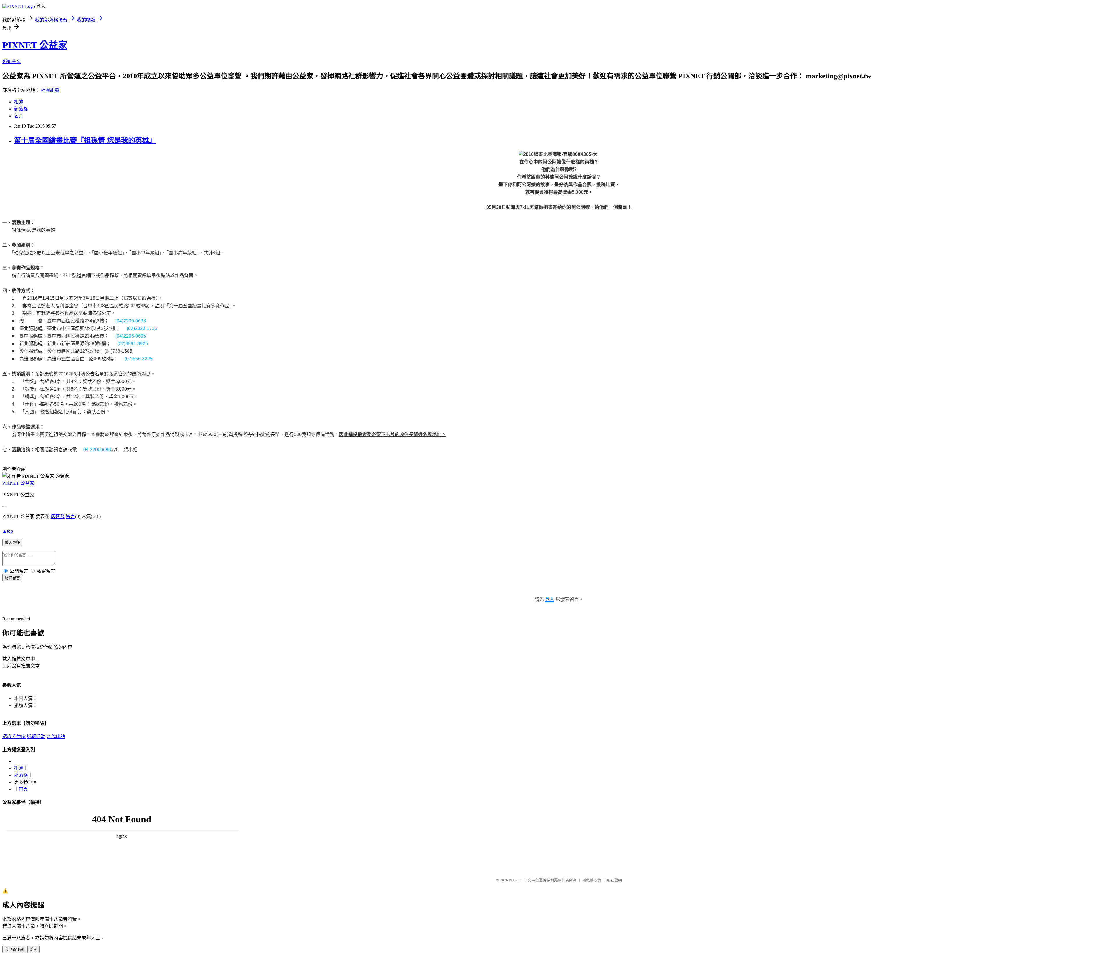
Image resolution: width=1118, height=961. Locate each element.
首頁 (23, 789)
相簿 (18, 101)
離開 (33, 949)
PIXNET (515, 880)
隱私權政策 (591, 880)
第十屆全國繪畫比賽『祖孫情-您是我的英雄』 (85, 140)
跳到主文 (11, 61)
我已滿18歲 (14, 949)
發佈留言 (12, 578)
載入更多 (12, 542)
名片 (18, 115)
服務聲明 (614, 880)
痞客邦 (58, 516)
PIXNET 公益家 (34, 45)
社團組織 (50, 90)
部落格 (21, 108)
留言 (70, 516)
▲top (7, 531)
